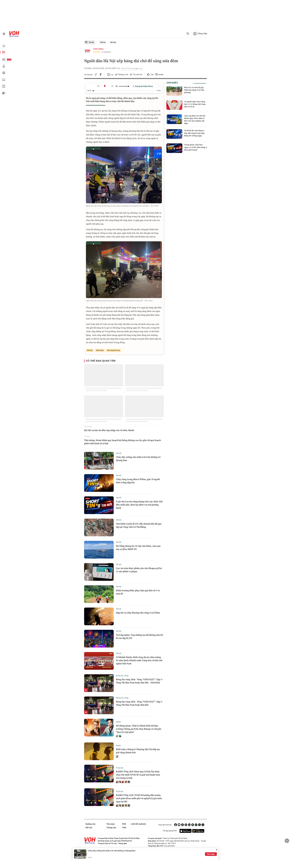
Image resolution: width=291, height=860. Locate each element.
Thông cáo (111, 827)
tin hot (90, 350)
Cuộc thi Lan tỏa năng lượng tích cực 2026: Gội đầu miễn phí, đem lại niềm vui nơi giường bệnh (139, 504)
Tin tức (91, 42)
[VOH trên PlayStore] (198, 831)
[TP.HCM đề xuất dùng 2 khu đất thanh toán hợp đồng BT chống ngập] (174, 134)
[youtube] (179, 825)
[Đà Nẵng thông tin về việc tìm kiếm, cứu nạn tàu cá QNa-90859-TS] (99, 550)
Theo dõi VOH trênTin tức (131, 68)
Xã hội (113, 42)
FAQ (124, 827)
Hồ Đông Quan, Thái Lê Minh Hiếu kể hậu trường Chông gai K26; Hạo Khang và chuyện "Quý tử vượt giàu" (138, 729)
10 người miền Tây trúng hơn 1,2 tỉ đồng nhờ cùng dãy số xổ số (194, 104)
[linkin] (189, 825)
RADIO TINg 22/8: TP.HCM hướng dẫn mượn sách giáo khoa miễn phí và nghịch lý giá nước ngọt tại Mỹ (139, 798)
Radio (118, 722)
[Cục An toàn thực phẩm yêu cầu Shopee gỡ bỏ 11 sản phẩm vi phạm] (99, 572)
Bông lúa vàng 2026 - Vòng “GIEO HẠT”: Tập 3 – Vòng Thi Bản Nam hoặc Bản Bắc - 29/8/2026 (139, 681)
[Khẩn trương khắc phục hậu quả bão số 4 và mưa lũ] (99, 594)
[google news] (192, 825)
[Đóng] (216, 849)
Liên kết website (138, 824)
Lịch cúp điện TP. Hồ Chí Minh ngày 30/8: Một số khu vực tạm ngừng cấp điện (194, 119)
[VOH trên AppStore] (185, 831)
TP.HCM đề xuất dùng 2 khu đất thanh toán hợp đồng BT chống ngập (194, 133)
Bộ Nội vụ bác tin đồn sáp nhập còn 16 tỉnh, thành (109, 430)
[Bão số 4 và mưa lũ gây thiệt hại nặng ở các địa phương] (174, 91)
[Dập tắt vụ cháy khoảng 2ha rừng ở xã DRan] (99, 616)
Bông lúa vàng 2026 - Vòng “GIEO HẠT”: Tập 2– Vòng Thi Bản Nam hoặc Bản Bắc (139, 703)
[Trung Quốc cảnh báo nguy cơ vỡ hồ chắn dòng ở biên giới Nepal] (174, 148)
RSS (124, 824)
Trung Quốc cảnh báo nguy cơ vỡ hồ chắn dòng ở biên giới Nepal (195, 147)
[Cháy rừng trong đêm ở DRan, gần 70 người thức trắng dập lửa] (99, 483)
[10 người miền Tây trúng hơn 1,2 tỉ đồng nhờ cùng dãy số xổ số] (174, 105)
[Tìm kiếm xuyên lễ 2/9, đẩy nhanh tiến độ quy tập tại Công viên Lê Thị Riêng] (99, 527)
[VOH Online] (90, 841)
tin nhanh (100, 350)
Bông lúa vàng (122, 675)
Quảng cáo (90, 824)
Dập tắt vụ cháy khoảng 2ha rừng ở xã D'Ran (138, 612)
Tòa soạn (110, 824)
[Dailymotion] (203, 825)
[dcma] (196, 825)
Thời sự (102, 42)
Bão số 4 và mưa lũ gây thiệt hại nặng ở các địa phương (194, 90)
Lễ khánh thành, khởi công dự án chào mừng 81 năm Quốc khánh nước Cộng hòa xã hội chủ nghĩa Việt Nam (139, 660)
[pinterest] (185, 825)
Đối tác (88, 827)
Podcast (119, 768)
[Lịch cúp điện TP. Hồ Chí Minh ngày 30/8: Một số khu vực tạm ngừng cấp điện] (174, 119)
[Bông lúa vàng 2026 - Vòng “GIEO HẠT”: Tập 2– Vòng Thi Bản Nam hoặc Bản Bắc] (99, 705)
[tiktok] (182, 825)
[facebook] (100, 74)
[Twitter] (199, 825)
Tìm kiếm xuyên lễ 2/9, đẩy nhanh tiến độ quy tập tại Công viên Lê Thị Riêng (139, 525)
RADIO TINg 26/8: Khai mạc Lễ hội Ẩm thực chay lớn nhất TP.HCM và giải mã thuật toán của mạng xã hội (138, 774)
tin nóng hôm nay (114, 350)
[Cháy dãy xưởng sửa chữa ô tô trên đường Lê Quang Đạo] (99, 461)
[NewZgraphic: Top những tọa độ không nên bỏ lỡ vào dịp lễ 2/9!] (99, 638)
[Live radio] (13, 59)
